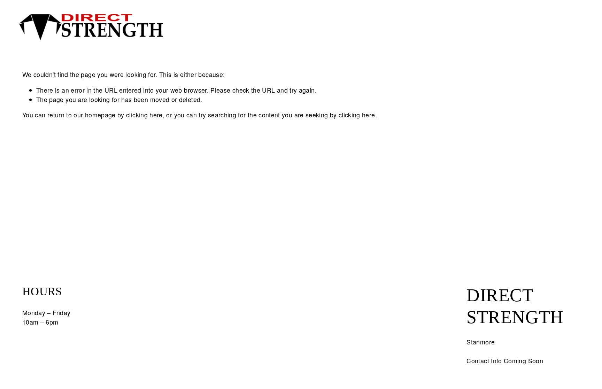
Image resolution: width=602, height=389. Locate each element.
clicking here (144, 114)
